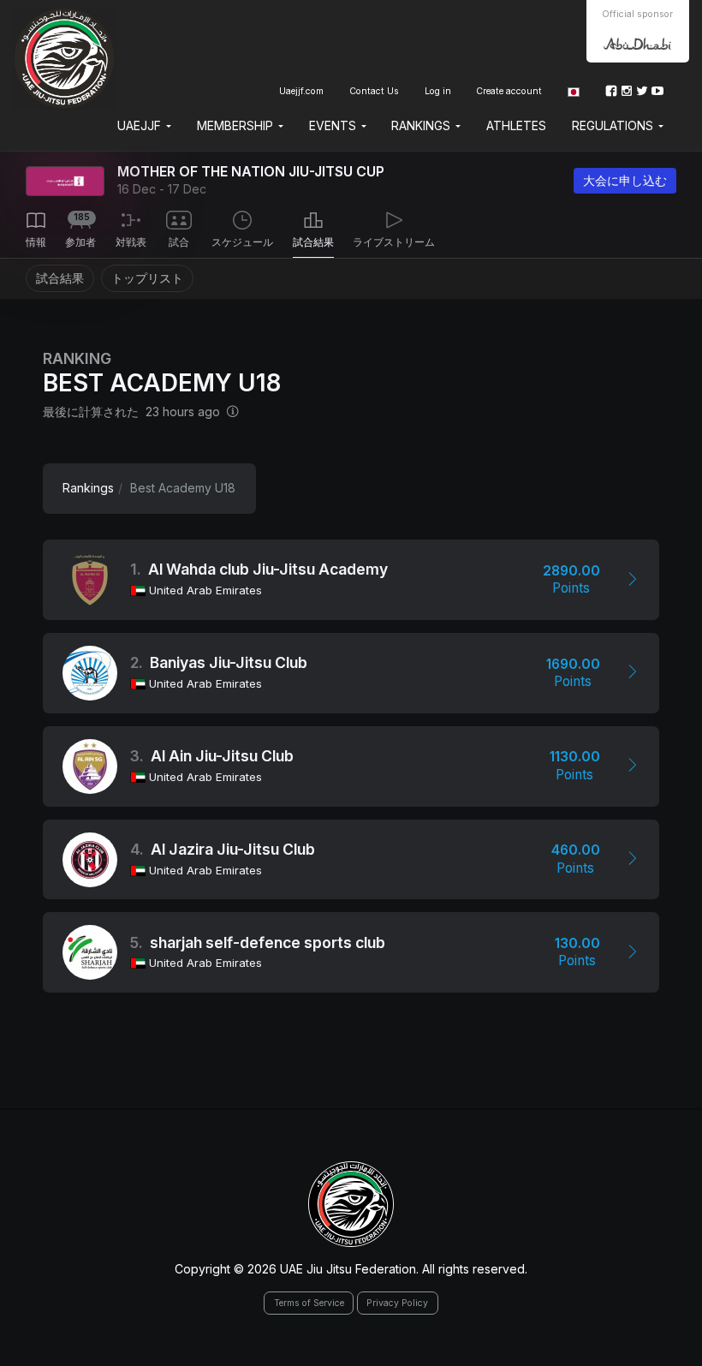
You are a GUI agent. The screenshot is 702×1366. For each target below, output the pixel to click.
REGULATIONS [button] (614, 125)
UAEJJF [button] (140, 125)
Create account (509, 91)
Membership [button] (237, 125)
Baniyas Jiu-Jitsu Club (228, 662)
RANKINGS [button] (422, 125)
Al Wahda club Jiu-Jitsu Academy (268, 569)
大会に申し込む (625, 180)
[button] (573, 91)
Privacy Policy (397, 1303)
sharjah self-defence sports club (267, 942)
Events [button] (334, 125)
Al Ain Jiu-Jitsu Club (222, 756)
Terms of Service (309, 1303)
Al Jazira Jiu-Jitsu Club (233, 849)
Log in (438, 91)
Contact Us (374, 91)
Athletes (516, 125)
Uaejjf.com (301, 91)
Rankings (88, 487)
